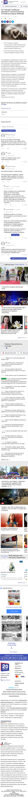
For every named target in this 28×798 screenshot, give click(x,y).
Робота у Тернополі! (11, 6)
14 (6, 19)
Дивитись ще (22, 338)
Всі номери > (14, 652)
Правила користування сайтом (14, 689)
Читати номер (14, 611)
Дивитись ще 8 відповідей (19, 258)
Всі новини (23, 2)
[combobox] (20, 264)
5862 (11, 19)
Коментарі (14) (6, 108)
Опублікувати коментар (8, 130)
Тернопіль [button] (10, 2)
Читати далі (15, 235)
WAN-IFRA (3, 711)
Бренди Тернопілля (10, 353)
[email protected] (14, 793)
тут (10, 706)
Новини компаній (19, 683)
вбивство (4, 112)
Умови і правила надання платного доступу (14, 691)
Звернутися (18, 668)
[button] (2, 2)
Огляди (17, 685)
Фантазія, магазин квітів (8, 572)
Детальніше (4, 677)
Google (4, 104)
